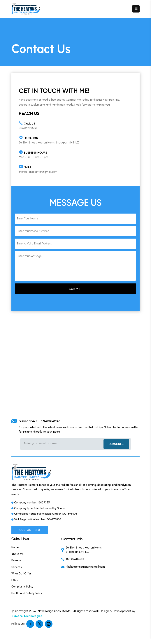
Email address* (61, 443)
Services (16, 567)
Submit (75, 289)
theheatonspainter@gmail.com (38, 171)
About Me (17, 554)
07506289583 (28, 128)
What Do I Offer (21, 573)
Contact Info (29, 530)
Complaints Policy (22, 586)
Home (15, 547)
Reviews (16, 560)
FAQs (14, 580)
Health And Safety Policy (26, 593)
